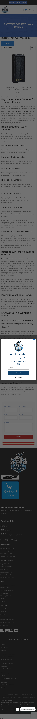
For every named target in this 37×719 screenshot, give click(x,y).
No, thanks (18, 377)
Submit (18, 372)
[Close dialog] (34, 340)
